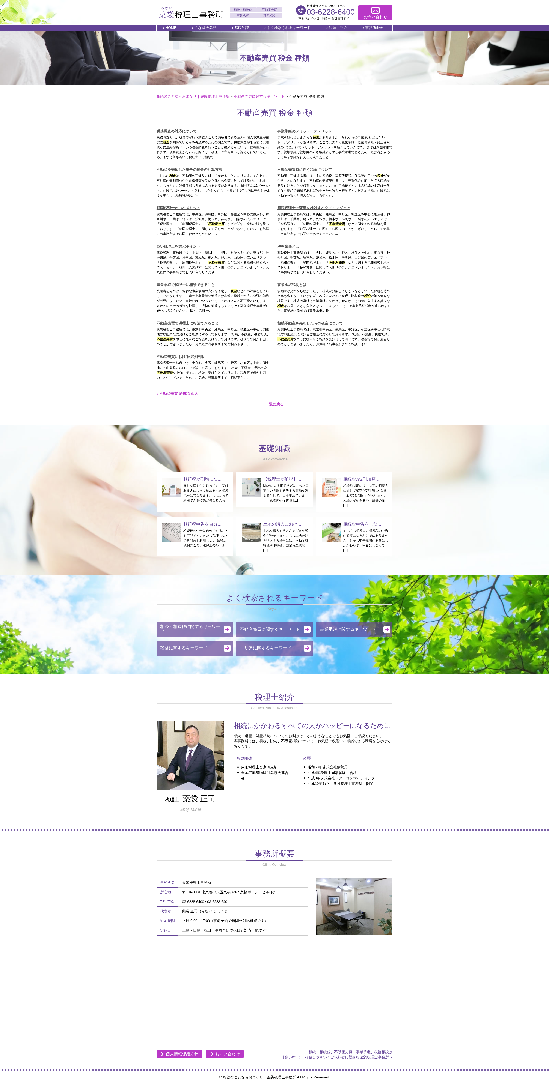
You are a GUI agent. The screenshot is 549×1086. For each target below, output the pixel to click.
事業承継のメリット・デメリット (304, 131)
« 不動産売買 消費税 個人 (177, 394)
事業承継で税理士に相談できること (186, 285)
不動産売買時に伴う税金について (304, 170)
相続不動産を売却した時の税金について (310, 323)
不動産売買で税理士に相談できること (188, 323)
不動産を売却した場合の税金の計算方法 (189, 170)
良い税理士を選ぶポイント (178, 246)
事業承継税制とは (291, 285)
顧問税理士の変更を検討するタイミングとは (313, 208)
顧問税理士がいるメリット (178, 208)
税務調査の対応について (177, 131)
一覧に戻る (274, 404)
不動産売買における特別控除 (180, 357)
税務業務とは (288, 246)
